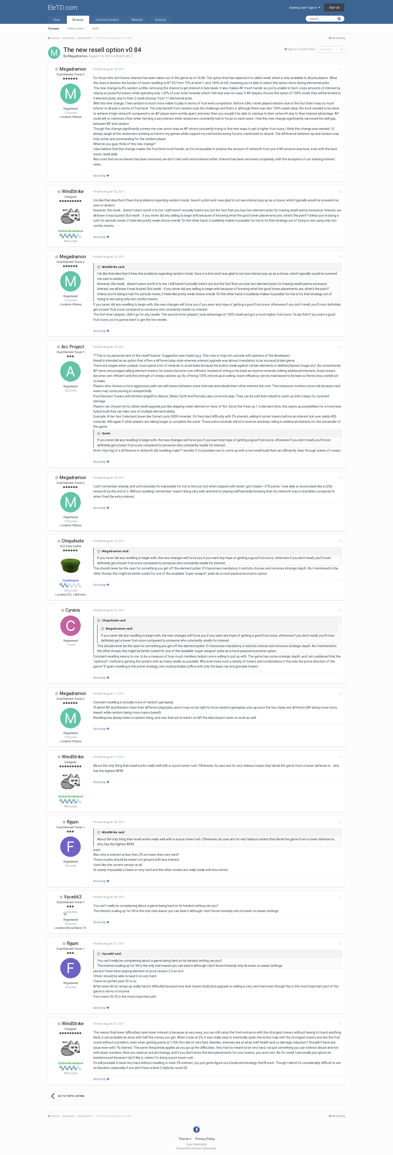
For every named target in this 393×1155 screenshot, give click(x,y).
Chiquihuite (73, 541)
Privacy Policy (205, 1139)
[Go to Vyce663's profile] (70, 913)
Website (137, 20)
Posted (108, 69)
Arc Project (72, 346)
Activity (160, 20)
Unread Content (107, 20)
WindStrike (73, 191)
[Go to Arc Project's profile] (70, 371)
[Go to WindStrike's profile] (70, 216)
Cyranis (73, 610)
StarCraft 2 (124, 56)
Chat (56, 20)
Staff (95, 28)
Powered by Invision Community (196, 1148)
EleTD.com (63, 7)
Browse (78, 20)
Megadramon (77, 56)
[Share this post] (340, 69)
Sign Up (334, 7)
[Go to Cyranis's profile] (70, 626)
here (198, 355)
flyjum (72, 822)
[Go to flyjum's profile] (70, 846)
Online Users (75, 28)
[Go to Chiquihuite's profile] (70, 565)
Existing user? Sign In (303, 7)
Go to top (99, 175)
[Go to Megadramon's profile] (54, 53)
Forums (53, 28)
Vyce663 (72, 897)
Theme (183, 1139)
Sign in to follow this (301, 49)
